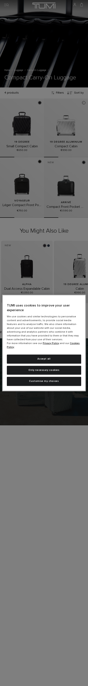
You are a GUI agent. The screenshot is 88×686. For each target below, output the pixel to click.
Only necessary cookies (43, 370)
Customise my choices (44, 381)
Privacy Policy (51, 343)
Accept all (43, 359)
